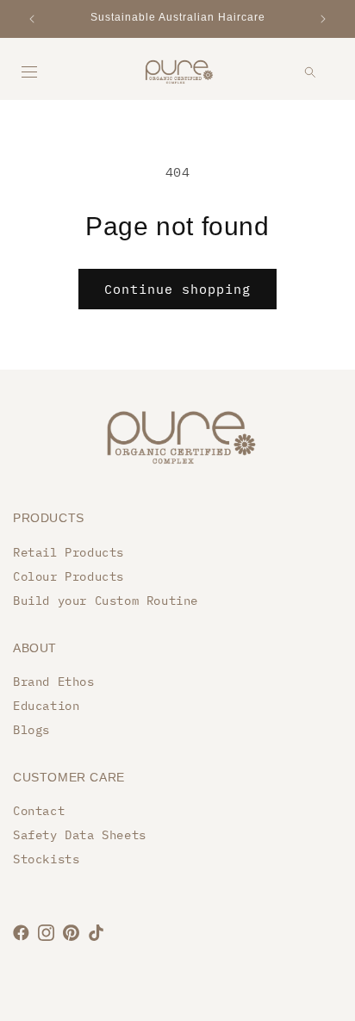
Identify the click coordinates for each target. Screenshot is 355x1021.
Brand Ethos (54, 681)
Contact (39, 811)
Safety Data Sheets (79, 835)
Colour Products (68, 576)
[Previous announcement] (32, 19)
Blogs (31, 730)
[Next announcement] (323, 19)
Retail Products (68, 552)
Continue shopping (177, 289)
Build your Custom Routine (105, 600)
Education (46, 705)
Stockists (46, 859)
